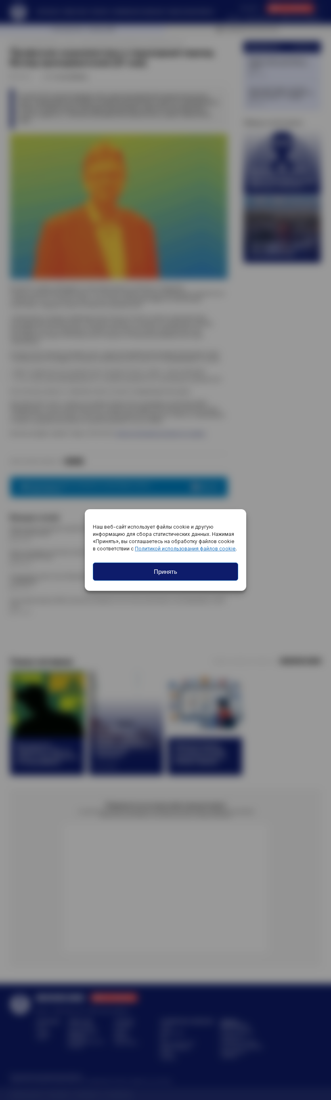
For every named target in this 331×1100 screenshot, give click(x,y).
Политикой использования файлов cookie (185, 549)
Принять (165, 571)
